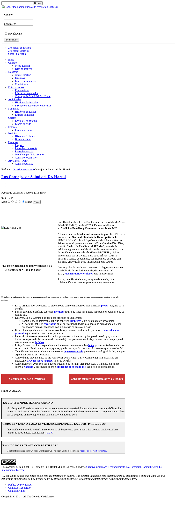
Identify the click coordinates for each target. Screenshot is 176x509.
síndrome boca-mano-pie (71, 366)
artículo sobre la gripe (39, 360)
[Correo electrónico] (8, 186)
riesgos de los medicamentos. (93, 451)
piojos (104, 305)
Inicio (16, 169)
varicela (28, 366)
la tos (91, 345)
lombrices (75, 320)
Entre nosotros (26, 169)
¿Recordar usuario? (18, 50)
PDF (49, 432)
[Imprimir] (8, 183)
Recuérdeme (15, 33)
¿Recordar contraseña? (20, 47)
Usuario (8, 14)
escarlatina (49, 323)
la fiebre (39, 342)
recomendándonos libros (78, 273)
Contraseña (10, 23)
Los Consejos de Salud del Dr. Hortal (33, 176)
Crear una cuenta (17, 53)
